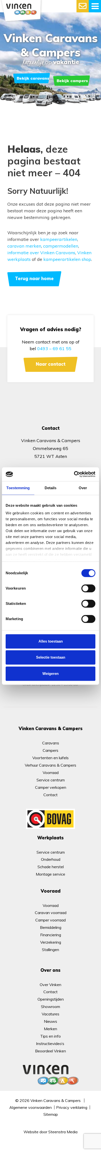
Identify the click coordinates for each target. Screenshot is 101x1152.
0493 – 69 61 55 (54, 348)
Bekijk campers (72, 80)
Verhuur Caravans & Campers (50, 765)
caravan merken (24, 246)
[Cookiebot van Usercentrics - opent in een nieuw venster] (73, 474)
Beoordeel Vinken (50, 1050)
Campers (50, 750)
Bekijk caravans (33, 78)
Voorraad (51, 772)
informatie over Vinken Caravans (41, 252)
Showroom (50, 1006)
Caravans (50, 742)
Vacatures (50, 1013)
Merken (50, 1028)
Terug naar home (34, 278)
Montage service (50, 874)
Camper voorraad (50, 920)
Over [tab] (83, 488)
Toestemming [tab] (18, 488)
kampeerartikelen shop (67, 259)
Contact (50, 794)
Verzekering (50, 942)
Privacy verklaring (71, 1107)
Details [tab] (51, 488)
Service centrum (51, 779)
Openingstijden (51, 999)
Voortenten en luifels (50, 757)
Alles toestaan (50, 641)
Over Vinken (50, 984)
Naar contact (50, 364)
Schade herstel (51, 866)
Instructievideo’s (50, 1043)
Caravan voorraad (50, 912)
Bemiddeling (50, 927)
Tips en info (50, 1036)
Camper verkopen (50, 787)
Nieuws (50, 1021)
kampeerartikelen (58, 239)
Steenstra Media (62, 1131)
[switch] (88, 588)
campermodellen (60, 246)
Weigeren (50, 673)
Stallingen (50, 949)
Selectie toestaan (50, 657)
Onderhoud (50, 859)
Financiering (50, 934)
